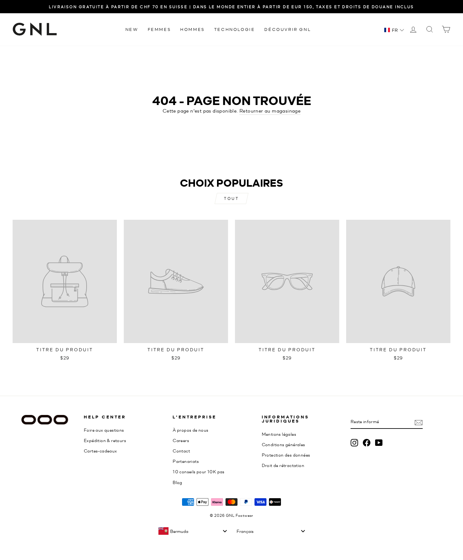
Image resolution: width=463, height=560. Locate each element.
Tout (231, 198)
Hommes (192, 29)
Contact (181, 450)
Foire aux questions (104, 430)
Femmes (159, 29)
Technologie (234, 29)
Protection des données (286, 455)
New (131, 29)
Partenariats (186, 461)
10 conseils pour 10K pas (199, 471)
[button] (394, 29)
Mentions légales (279, 434)
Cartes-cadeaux (100, 450)
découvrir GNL (287, 29)
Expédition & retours (105, 440)
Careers (181, 440)
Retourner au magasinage (269, 110)
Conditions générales (283, 444)
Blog (177, 482)
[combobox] (192, 531)
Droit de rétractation (283, 465)
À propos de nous (190, 430)
